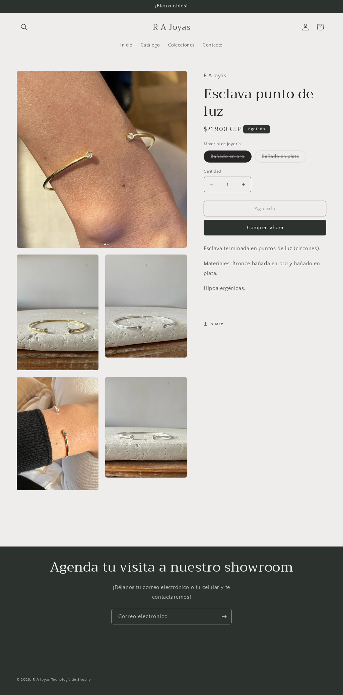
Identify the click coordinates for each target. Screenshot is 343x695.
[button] (24, 27)
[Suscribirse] (224, 616)
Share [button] (216, 323)
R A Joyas (41, 680)
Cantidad (212, 171)
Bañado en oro (231, 158)
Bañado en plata (284, 158)
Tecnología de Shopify (71, 680)
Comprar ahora (265, 227)
